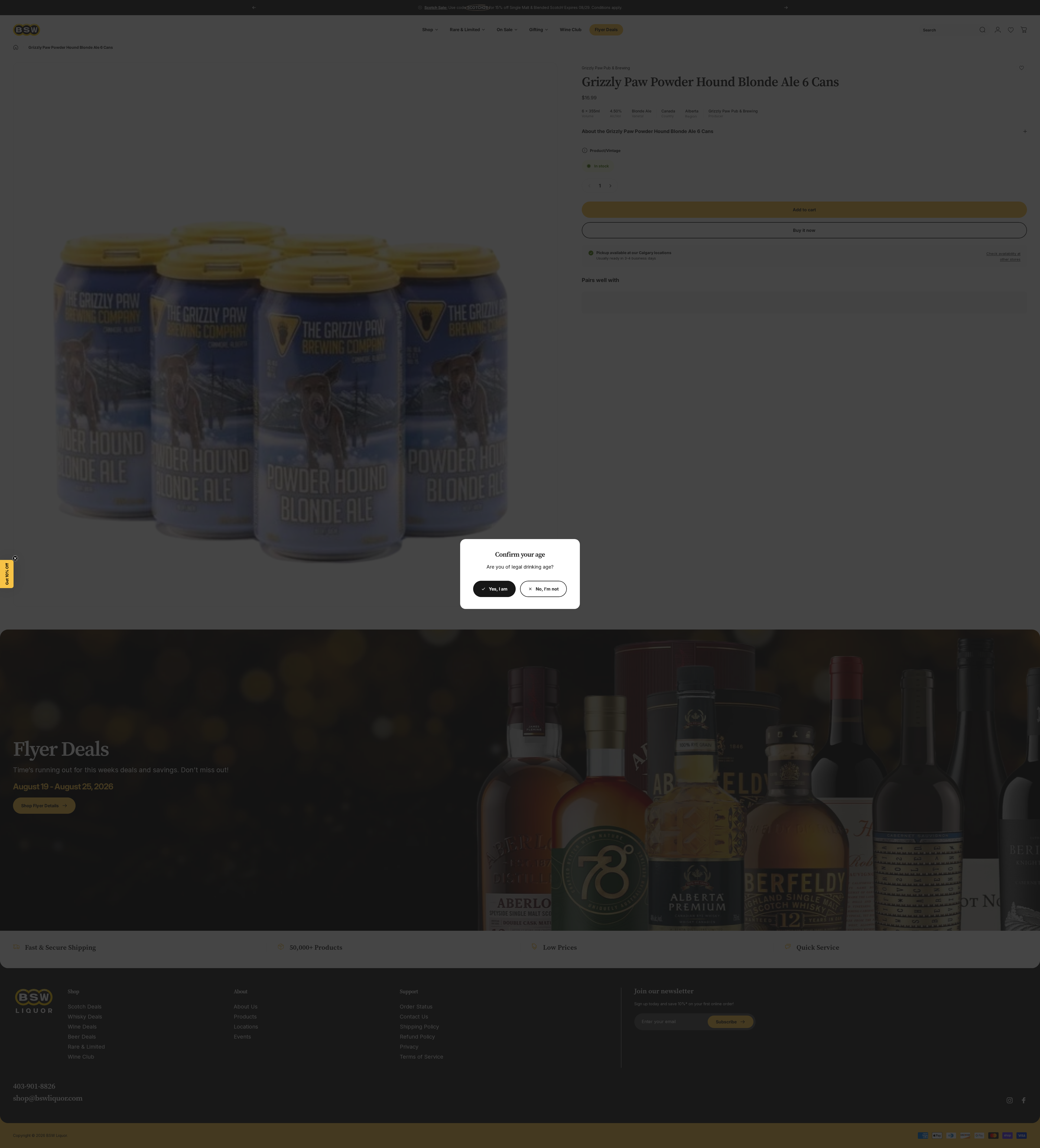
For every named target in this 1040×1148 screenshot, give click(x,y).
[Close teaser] (15, 558)
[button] (7, 574)
